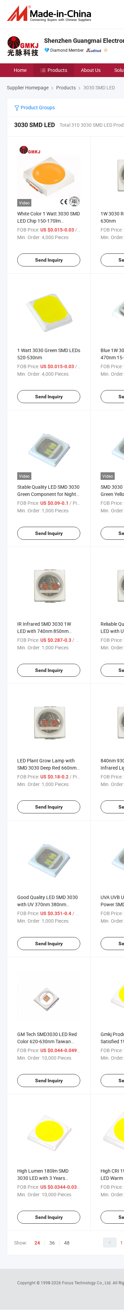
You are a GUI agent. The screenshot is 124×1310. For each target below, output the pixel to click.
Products (57, 70)
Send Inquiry (49, 260)
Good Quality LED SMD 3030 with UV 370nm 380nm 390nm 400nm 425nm (47, 904)
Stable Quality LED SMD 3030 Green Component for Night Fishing (48, 494)
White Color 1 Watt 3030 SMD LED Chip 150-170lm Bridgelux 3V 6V (48, 220)
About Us (91, 70)
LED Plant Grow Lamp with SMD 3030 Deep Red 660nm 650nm (46, 767)
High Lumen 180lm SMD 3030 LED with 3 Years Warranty (43, 1178)
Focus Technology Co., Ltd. (87, 1282)
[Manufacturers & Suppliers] (50, 13)
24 (37, 1243)
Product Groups (37, 107)
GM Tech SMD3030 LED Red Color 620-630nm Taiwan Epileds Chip (47, 1041)
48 (67, 1242)
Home (20, 70)
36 (52, 1242)
